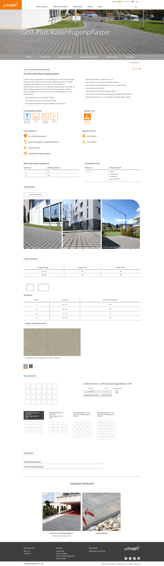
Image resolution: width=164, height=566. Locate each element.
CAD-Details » (92, 142)
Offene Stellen (61, 558)
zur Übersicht (134, 62)
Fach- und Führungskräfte (65, 556)
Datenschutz (121, 564)
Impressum (111, 564)
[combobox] (138, 1)
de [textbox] (137, 1)
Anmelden (126, 1)
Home (103, 564)
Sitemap (137, 564)
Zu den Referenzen (35, 194)
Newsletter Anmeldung (97, 551)
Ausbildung (60, 551)
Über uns (27, 551)
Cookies (130, 564)
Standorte (27, 554)
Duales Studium (62, 554)
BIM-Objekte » (92, 136)
